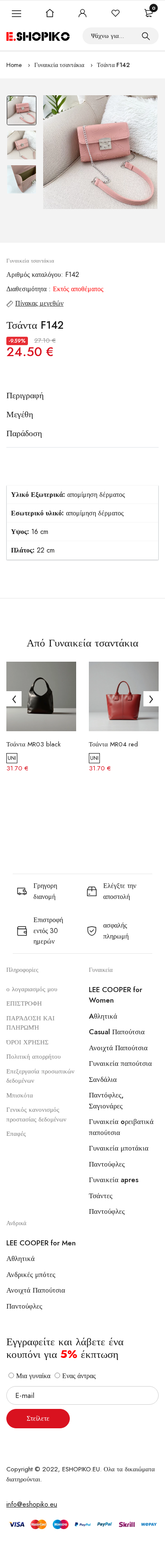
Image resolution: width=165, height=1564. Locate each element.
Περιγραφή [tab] (25, 395)
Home (14, 65)
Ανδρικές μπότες (30, 1274)
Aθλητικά (103, 1016)
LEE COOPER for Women (115, 995)
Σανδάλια (103, 1079)
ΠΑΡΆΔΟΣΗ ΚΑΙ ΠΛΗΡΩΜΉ (30, 1023)
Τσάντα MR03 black (33, 744)
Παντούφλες (107, 1164)
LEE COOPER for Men (41, 1243)
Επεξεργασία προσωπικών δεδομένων (40, 1076)
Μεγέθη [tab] (19, 414)
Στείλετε (38, 1418)
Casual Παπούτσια (117, 1032)
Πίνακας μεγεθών (39, 303)
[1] (146, 35)
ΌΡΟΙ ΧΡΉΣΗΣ (27, 1042)
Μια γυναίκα (32, 1376)
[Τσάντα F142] (100, 152)
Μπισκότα (19, 1095)
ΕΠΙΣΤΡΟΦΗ (24, 1003)
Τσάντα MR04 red (113, 744)
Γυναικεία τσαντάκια (59, 65)
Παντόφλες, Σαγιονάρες (106, 1100)
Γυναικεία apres (113, 1180)
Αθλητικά (20, 1258)
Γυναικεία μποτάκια (118, 1148)
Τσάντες (101, 1196)
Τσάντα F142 (113, 65)
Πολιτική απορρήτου (33, 1056)
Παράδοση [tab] (24, 433)
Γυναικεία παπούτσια (120, 1063)
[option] (21, 112)
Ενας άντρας (78, 1376)
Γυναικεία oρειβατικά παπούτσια (121, 1126)
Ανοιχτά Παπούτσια (118, 1048)
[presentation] (14, 698)
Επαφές (16, 1133)
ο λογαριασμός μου (31, 989)
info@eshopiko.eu (31, 1504)
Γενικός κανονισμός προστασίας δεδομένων (36, 1114)
